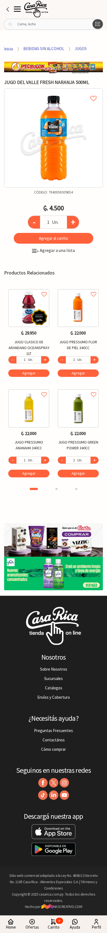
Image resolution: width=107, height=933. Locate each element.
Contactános (54, 739)
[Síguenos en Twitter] (53, 783)
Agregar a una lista (55, 250)
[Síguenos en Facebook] (43, 783)
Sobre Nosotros (53, 669)
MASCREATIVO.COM (67, 906)
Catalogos (53, 687)
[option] (53, 138)
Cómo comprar (53, 749)
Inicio (8, 48)
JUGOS (81, 48)
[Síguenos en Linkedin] (53, 795)
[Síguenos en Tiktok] (43, 795)
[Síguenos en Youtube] (64, 795)
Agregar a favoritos (29, 288)
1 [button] (34, 489)
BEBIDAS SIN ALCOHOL (43, 48)
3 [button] (76, 489)
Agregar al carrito (53, 238)
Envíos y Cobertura (53, 697)
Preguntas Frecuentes (53, 730)
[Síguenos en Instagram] (64, 783)
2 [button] (56, 489)
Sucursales (53, 678)
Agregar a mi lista (53, 92)
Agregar (29, 373)
